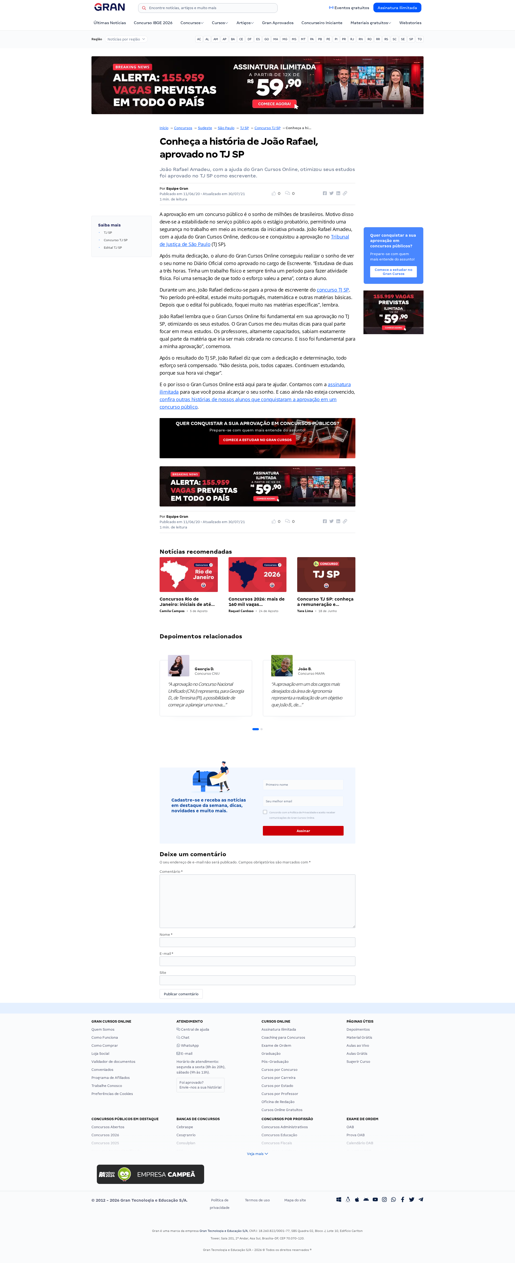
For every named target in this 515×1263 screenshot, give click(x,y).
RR (378, 39)
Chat (184, 1037)
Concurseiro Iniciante (322, 23)
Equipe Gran (177, 189)
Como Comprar (104, 1046)
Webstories (410, 23)
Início (164, 128)
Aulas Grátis (357, 1054)
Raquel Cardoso (241, 611)
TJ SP (244, 128)
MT (303, 39)
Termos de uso (257, 1200)
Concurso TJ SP (268, 128)
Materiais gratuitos (369, 23)
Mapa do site (295, 1200)
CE (241, 39)
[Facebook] (402, 1200)
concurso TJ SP (333, 289)
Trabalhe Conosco (106, 1086)
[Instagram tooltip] (384, 1200)
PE (328, 39)
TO (420, 39)
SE (403, 39)
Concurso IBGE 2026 (153, 23)
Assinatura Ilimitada (397, 8)
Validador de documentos (113, 1062)
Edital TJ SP (113, 247)
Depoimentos (358, 1029)
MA (275, 39)
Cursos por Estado (277, 1086)
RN (361, 39)
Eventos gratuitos (351, 8)
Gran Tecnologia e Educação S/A (224, 1230)
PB (320, 39)
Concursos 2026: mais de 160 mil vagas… (257, 602)
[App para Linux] (348, 1200)
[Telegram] (421, 1200)
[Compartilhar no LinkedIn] (337, 193)
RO (369, 39)
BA (233, 39)
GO (266, 39)
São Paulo (226, 128)
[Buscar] (144, 9)
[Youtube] (375, 1200)
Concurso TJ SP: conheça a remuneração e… (325, 602)
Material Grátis (359, 1037)
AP (224, 39)
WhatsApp (189, 1046)
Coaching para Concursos (283, 1037)
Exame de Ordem (276, 1046)
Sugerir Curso (358, 1062)
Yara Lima (305, 611)
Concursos (190, 23)
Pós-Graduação (275, 1062)
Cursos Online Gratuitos (282, 1110)
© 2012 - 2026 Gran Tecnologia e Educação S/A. (139, 1200)
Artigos (244, 23)
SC (394, 39)
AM (216, 39)
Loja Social (100, 1054)
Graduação (271, 1054)
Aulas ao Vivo (358, 1046)
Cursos (218, 23)
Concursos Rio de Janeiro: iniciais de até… (187, 602)
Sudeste (205, 128)
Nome (166, 935)
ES (258, 39)
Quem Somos (103, 1029)
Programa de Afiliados (110, 1078)
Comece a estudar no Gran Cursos (257, 440)
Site (163, 973)
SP (411, 39)
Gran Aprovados (277, 23)
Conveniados (102, 1070)
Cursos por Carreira (279, 1078)
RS (386, 39)
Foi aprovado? (200, 1085)
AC (199, 39)
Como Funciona (104, 1037)
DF (250, 39)
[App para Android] (366, 1200)
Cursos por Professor (280, 1094)
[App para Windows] (338, 1200)
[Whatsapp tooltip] (393, 1200)
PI (336, 39)
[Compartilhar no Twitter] (331, 193)
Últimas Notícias (110, 23)
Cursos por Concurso (279, 1070)
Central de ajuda (194, 1029)
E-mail (166, 954)
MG (284, 39)
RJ (352, 39)
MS (294, 39)
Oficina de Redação (278, 1102)
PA (312, 39)
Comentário (171, 872)
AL (207, 39)
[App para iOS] (357, 1200)
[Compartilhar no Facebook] (324, 193)
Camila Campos (172, 611)
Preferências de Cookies (112, 1094)
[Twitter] (411, 1200)
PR (344, 39)
